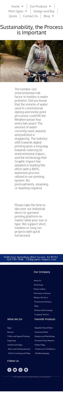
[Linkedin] (26, 370)
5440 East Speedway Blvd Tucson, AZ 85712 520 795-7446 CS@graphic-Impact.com (31, 258)
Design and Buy (44, 11)
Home (15, 6)
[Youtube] (15, 370)
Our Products (38, 6)
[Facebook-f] (9, 370)
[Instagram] (20, 370)
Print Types (15, 11)
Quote (13, 16)
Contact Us (30, 16)
